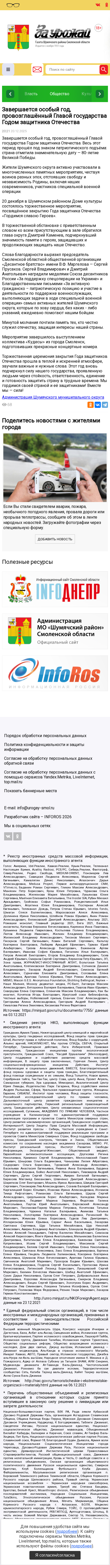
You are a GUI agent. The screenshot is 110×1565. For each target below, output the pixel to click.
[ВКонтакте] (98, 405)
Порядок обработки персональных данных (45, 735)
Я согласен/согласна (55, 1555)
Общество (59, 93)
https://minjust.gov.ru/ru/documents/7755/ (57, 1010)
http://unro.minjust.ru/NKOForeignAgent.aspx (71, 1298)
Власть (31, 93)
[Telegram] (105, 405)
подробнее (67, 1531)
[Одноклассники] (90, 405)
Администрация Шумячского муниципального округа (53, 397)
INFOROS (52, 816)
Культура (90, 93)
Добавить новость (55, 539)
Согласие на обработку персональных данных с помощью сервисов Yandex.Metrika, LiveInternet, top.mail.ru (49, 777)
